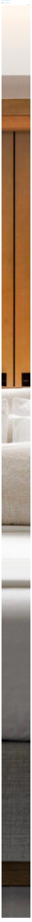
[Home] (6, 2)
